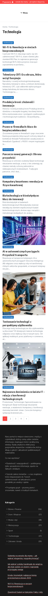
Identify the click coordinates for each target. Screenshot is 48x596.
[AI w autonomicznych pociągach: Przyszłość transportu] (24, 230)
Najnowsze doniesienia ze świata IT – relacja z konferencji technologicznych (24, 395)
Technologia (8, 43)
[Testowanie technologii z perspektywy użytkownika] (24, 293)
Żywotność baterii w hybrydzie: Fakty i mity (25, 592)
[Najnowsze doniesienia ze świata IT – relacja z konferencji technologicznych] (24, 364)
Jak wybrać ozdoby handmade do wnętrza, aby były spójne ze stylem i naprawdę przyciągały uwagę (25, 567)
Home (5, 27)
